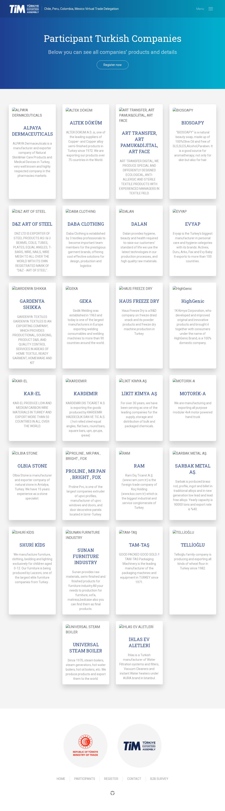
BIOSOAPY (192, 123)
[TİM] (139, 745)
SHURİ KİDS (32, 545)
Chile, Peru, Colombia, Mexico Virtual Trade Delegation (81, 9)
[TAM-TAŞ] (139, 533)
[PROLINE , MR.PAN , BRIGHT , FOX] (85, 456)
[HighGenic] (192, 289)
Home (61, 779)
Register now (112, 65)
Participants (84, 779)
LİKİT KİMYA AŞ (139, 393)
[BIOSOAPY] (192, 110)
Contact (134, 779)
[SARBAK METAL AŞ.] (192, 454)
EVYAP (192, 224)
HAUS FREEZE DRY (139, 301)
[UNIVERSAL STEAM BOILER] (85, 629)
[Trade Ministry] (85, 745)
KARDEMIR (86, 393)
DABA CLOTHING (86, 224)
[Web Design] (112, 793)
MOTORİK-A (193, 393)
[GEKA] (85, 289)
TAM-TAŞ (139, 545)
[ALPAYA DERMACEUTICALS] (32, 112)
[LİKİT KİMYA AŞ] (139, 381)
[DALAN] (139, 211)
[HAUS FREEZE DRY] (139, 289)
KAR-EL (32, 393)
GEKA (86, 301)
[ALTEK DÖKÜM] (85, 110)
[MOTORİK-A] (192, 381)
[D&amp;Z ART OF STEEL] (32, 211)
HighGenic (192, 301)
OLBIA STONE (32, 466)
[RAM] (139, 454)
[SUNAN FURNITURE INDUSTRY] (85, 535)
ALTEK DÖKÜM (86, 123)
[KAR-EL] (32, 381)
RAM (139, 466)
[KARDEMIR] (85, 381)
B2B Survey (159, 779)
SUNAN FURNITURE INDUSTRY (86, 556)
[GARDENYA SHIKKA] (32, 289)
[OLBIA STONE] (32, 454)
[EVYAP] (192, 211)
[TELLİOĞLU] (192, 533)
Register (111, 779)
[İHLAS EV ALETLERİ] (139, 627)
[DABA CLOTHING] (85, 211)
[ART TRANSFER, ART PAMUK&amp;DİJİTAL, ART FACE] (139, 115)
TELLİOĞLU (193, 545)
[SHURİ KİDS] (32, 533)
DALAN (139, 224)
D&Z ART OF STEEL (32, 224)
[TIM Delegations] (26, 9)
